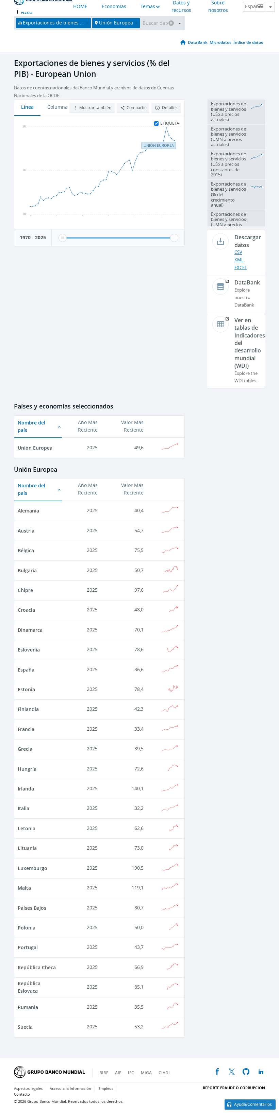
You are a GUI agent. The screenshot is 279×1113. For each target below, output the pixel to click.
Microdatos (220, 42)
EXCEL (240, 267)
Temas (148, 7)
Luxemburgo (32, 868)
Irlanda (26, 788)
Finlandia (28, 709)
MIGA (146, 1073)
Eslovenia (29, 649)
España (26, 669)
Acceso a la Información (70, 1088)
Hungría (27, 769)
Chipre (25, 590)
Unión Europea (35, 448)
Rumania (28, 1007)
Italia (23, 808)
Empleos (105, 1088)
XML (239, 259)
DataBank (198, 42)
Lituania (27, 848)
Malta (24, 888)
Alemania (28, 510)
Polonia (26, 927)
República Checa (37, 967)
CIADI (164, 1073)
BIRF (103, 1073)
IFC (131, 1073)
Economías (114, 7)
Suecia (25, 1027)
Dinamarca (30, 630)
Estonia (26, 689)
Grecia (25, 749)
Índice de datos (248, 42)
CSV (238, 252)
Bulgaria (27, 570)
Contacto (22, 1094)
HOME (80, 7)
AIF (118, 1073)
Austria (26, 530)
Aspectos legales (28, 1088)
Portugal (28, 947)
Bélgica (26, 550)
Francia (26, 729)
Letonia (26, 828)
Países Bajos (32, 908)
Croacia (26, 610)
